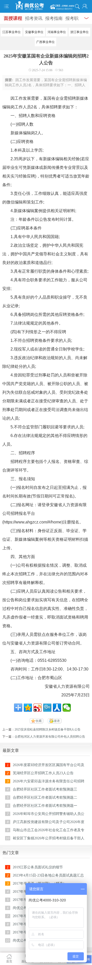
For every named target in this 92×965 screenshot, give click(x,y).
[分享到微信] (67, 708)
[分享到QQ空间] (28, 708)
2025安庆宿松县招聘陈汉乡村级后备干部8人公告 (47, 729)
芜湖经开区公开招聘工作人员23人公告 (43, 773)
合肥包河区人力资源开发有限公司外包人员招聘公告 (50, 736)
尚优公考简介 (23, 908)
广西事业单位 (45, 42)
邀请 (57, 721)
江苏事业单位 (11, 32)
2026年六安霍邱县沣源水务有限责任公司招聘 (48, 781)
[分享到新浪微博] (37, 708)
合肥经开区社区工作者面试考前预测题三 (45, 789)
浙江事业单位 (79, 32)
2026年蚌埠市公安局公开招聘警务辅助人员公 (48, 814)
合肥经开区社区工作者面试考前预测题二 (45, 797)
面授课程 (13, 18)
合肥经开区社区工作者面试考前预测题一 (45, 806)
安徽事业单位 (34, 32)
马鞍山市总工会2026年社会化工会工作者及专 (48, 830)
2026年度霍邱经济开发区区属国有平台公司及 (48, 765)
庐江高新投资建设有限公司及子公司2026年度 (48, 822)
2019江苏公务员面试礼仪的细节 (38, 867)
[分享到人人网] (57, 708)
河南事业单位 (57, 32)
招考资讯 (33, 18)
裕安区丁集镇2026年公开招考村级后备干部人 (48, 838)
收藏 (39, 721)
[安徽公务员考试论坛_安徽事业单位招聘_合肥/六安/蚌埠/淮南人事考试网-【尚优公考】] (46, 5)
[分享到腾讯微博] (47, 708)
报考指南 (54, 18)
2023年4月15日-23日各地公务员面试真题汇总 (48, 875)
